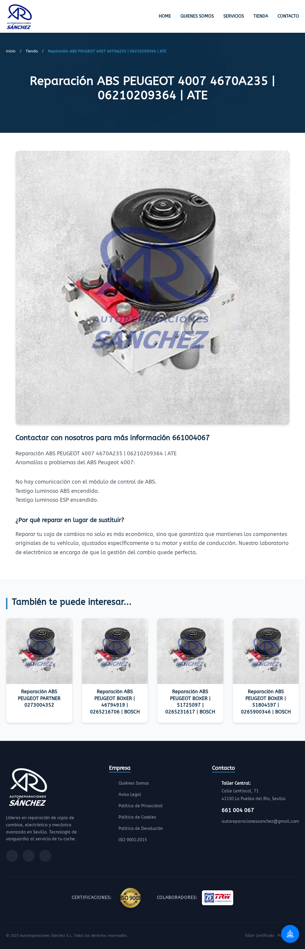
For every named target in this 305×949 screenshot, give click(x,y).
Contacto (288, 16)
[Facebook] (12, 856)
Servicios (233, 16)
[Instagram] (29, 856)
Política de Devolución (141, 828)
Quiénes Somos (134, 783)
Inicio (10, 51)
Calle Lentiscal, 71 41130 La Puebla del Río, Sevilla (254, 791)
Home (165, 16)
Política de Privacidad (141, 805)
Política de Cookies (137, 817)
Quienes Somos (197, 16)
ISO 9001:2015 (133, 839)
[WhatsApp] (45, 856)
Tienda (260, 16)
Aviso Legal (130, 794)
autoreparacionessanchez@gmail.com (260, 821)
